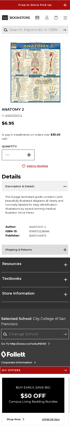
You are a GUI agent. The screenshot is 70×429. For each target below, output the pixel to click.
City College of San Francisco (33, 321)
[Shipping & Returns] (35, 249)
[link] (56, 18)
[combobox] (35, 334)
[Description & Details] (35, 186)
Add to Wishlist (37, 166)
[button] (35, 5)
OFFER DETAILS (51, 419)
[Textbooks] (37, 18)
